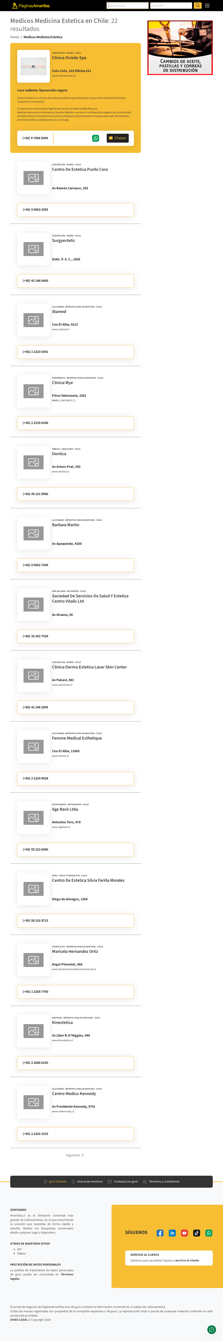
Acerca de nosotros (90, 1181)
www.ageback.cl (61, 827)
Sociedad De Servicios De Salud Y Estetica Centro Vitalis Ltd (90, 598)
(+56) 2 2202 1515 (35, 1133)
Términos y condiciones (164, 1181)
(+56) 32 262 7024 (35, 636)
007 (19, 1249)
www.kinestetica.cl (62, 1040)
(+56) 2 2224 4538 (35, 778)
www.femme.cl (60, 756)
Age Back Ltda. (65, 809)
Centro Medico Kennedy (74, 1094)
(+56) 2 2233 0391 (35, 351)
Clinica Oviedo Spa (69, 58)
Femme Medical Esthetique (77, 738)
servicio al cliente (187, 1260)
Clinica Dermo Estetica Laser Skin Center (89, 667)
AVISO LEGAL (19, 1320)
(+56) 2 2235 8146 (35, 422)
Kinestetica (62, 1023)
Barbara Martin (65, 525)
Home (14, 37)
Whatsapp (95, 138)
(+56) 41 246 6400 (35, 280)
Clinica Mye (62, 383)
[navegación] (207, 5)
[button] (75, 1155)
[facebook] (160, 1233)
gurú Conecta (57, 1181)
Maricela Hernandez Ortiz (75, 951)
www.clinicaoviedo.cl (64, 76)
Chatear (120, 138)
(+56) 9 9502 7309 (35, 565)
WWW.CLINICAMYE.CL (64, 400)
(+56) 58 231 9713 (35, 920)
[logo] (33, 66)
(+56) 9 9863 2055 (35, 209)
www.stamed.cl (60, 329)
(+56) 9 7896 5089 (35, 138)
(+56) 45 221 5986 (35, 494)
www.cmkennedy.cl (63, 1111)
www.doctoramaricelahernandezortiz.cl (74, 969)
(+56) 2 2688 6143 (35, 1062)
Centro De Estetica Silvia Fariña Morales (88, 880)
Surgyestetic (63, 240)
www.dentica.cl (60, 471)
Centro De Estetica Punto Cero (80, 169)
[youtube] (184, 1233)
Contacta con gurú (126, 1181)
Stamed (59, 312)
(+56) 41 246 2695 (35, 707)
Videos (21, 1253)
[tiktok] (196, 1233)
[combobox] (128, 5)
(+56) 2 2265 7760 (35, 991)
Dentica (59, 454)
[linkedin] (172, 1233)
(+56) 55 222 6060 (35, 849)
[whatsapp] (208, 1233)
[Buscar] (198, 5)
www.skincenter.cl (62, 685)
